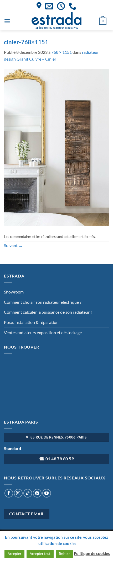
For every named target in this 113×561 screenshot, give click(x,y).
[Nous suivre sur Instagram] (18, 493)
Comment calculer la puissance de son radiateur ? (48, 311)
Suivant (13, 245)
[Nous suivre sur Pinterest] (37, 493)
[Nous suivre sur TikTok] (27, 493)
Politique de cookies (92, 553)
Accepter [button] (14, 554)
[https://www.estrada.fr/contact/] (49, 6)
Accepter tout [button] (40, 554)
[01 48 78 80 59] (72, 6)
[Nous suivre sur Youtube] (46, 493)
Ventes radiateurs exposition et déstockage (43, 332)
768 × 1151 (61, 52)
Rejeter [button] (64, 554)
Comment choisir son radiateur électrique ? (42, 302)
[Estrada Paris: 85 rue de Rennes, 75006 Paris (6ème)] (39, 6)
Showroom (14, 291)
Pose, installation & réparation (31, 322)
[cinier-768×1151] (56, 146)
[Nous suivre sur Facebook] (8, 493)
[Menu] (7, 21)
